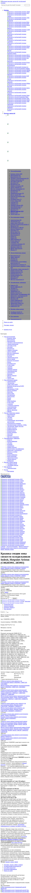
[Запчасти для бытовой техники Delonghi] (18, 35)
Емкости (9, 440)
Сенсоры (9, 366)
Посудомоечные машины (14, 135)
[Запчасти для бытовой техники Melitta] (18, 70)
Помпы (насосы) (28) (16, 270)
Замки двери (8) (15, 257)
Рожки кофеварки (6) (16, 300)
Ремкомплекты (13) (16, 273)
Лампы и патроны (12, 350)
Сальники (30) (15, 242)
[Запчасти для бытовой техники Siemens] (18, 94)
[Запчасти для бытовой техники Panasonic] (18, 82)
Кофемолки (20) (15, 306)
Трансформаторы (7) (16, 207)
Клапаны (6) (14, 260)
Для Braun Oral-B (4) (16, 312)
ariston (12, 862)
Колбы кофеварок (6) (16, 287)
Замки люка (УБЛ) (12, 384)
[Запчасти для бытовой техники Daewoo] (18, 32)
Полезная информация (10, 869)
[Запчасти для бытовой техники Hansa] (18, 46)
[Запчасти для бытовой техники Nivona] (18, 79)
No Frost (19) (14, 192)
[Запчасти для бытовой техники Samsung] (18, 91)
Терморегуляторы (12, 369)
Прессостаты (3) (15, 235)
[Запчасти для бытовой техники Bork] (18, 23)
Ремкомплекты (11, 431)
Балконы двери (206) (16, 174)
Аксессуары (10, 378)
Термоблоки (10, 445)
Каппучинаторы (11, 456)
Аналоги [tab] (8, 606)
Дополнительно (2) (16, 319)
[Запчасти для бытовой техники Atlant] (18, 11)
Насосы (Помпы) (12, 390)
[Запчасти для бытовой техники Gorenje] (18, 44)
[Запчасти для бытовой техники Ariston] (18, 16)
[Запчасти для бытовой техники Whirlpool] (18, 107)
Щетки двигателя (12, 410)
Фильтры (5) (14, 278)
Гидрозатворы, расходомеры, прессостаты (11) (19, 262)
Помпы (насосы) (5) (16, 292)
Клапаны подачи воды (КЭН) (15, 386)
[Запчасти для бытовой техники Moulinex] (18, 74)
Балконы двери (11, 338)
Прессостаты (11, 396)
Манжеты (10, 387)
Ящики (9, 377)
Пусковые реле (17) (16, 199)
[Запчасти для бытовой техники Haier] (18, 47)
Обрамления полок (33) (17, 193)
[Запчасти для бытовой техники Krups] (18, 62)
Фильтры (9, 374)
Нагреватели (10, 354)
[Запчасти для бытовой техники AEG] (18, 13)
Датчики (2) (14, 258)
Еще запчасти (11, 162)
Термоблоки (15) (15, 291)
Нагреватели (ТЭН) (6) (17, 227)
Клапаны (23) (14, 289)
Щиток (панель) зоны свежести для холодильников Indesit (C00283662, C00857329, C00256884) (15, 686)
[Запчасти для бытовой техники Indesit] (18, 56)
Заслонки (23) (14, 183)
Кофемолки (10, 460)
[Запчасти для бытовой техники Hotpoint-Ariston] (18, 53)
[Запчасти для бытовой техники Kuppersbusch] (18, 65)
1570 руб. (3, 712)
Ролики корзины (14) (16, 275)
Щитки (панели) (12, 375)
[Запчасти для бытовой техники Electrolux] (18, 38)
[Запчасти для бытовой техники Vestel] (18, 100)
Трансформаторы (12, 371)
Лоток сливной (11, 351)
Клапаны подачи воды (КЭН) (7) (20, 224)
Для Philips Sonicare (12, 465)
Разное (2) (13, 236)
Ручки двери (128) (16, 201)
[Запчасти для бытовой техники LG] (17, 67)
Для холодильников (9, 336)
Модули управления (13, 353)
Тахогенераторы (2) (16, 245)
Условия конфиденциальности (12, 866)
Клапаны (9, 419)
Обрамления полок (12, 357)
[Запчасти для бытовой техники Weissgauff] (18, 104)
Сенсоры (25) (14, 202)
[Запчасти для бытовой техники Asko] (18, 17)
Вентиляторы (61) (16, 175)
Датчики (9, 417)
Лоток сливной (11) (16, 187)
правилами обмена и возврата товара (12, 839)
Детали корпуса (11, 459)
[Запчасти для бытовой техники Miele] (18, 71)
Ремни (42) (14, 238)
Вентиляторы (11, 339)
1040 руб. (3, 740)
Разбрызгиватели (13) (17, 272)
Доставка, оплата (9, 325)
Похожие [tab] (9, 607)
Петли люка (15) (15, 232)
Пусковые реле (11, 363)
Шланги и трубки (12, 451)
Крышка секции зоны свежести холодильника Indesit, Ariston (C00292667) (14, 717)
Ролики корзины (12, 432)
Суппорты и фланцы (13, 405)
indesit (16, 862)
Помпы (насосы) (12, 428)
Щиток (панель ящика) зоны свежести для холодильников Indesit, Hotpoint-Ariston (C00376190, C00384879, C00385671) (12, 709)
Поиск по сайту (8, 322)
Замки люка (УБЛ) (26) (17, 223)
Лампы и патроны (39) (17, 186)
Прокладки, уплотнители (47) (19, 295)
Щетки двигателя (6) (16, 248)
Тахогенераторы (11, 407)
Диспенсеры (10, 383)
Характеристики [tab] (8, 604)
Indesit (6, 592)
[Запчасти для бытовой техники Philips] (18, 83)
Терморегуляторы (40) (17, 205)
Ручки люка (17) (15, 241)
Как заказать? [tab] (8, 609)
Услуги (6, 469)
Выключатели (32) (16, 177)
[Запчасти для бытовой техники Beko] (18, 22)
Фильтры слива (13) (16, 247)
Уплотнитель (11, 372)
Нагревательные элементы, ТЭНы (17, 425)
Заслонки (10, 347)
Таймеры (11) (14, 204)
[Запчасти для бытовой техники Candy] (18, 29)
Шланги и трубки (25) (17, 297)
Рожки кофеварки (12, 454)
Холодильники (11, 117)
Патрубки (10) (15, 276)
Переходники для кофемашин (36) (20, 294)
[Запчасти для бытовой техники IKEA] (18, 55)
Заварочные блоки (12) (17, 303)
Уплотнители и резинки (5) (18, 264)
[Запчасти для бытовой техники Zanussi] (18, 110)
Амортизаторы (11, 381)
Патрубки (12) (15, 230)
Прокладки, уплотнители (14, 450)
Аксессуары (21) (15, 214)
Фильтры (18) (14, 298)
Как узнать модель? (16, 842)
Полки (9, 362)
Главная (3, 546)
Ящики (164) (14, 212)
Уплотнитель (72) (15, 208)
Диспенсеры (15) (15, 221)
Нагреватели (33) (15, 190)
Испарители (10, 348)
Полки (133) (14, 198)
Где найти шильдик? (10, 867)
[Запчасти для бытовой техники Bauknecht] (18, 20)
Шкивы (9, 411)
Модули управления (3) (17, 279)
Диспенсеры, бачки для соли (15, 426)
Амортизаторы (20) (16, 220)
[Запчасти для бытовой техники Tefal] (18, 98)
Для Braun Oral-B (12, 463)
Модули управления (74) (17, 189)
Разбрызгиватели (12, 429)
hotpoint (7, 862)
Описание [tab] (27, 601)
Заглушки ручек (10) (16, 181)
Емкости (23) (14, 285)
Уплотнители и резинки (14, 423)
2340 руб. (3, 720)
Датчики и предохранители (15, 342)
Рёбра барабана (11, 401)
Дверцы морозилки (12, 344)
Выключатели (11, 341)
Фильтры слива (11, 408)
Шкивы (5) (14, 250)
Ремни (9, 399)
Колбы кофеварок (12, 441)
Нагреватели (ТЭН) (12, 389)
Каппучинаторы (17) (16, 301)
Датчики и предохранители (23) (20, 178)
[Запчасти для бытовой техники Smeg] (18, 95)
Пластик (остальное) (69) (18, 196)
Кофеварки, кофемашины (14, 144)
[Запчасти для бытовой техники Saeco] (18, 88)
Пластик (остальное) (13, 360)
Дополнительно (11, 468)
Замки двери (10, 416)
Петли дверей (11, 359)
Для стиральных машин (10, 380)
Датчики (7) (14, 288)
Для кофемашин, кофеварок (12, 438)
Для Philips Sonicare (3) (17, 313)
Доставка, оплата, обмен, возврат (13, 864)
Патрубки (10, 392)
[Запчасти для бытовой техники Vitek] (18, 101)
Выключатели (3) (15, 255)
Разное (9, 398)
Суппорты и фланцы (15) (18, 244)
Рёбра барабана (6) (16, 239)
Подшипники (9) (15, 233)
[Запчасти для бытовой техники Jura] (18, 58)
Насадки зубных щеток (13, 153)
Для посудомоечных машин (12, 413)
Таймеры (9, 368)
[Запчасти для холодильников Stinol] (17, 97)
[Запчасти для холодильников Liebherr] (18, 68)
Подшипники (11, 395)
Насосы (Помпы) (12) (17, 229)
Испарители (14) (15, 184)
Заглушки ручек (11, 345)
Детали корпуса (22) (16, 304)
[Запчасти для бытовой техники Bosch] (18, 25)
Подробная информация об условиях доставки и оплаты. (13, 825)
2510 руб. (3, 702)
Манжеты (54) (15, 226)
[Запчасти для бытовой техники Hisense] (18, 50)
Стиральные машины (13, 126)
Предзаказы (10, 471)
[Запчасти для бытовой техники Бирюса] (18, 28)
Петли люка (10, 393)
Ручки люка (10, 402)
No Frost (9, 356)
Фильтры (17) (14, 209)
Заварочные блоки (12, 457)
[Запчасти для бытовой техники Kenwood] (18, 61)
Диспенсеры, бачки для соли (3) (20, 269)
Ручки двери (10, 365)
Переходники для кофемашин (15, 448)
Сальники (10, 404)
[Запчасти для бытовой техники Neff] (18, 76)
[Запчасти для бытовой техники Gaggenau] (18, 41)
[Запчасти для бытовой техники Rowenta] (18, 86)
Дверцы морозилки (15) (17, 180)
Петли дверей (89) (16, 195)
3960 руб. (3, 733)
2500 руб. (3, 688)
